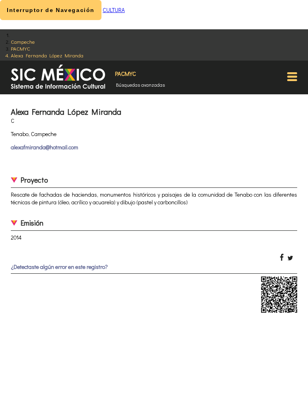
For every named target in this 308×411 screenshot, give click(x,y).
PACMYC (20, 48)
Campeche (23, 41)
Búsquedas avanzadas (140, 84)
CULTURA (114, 10)
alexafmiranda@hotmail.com (44, 147)
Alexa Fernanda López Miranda (47, 55)
